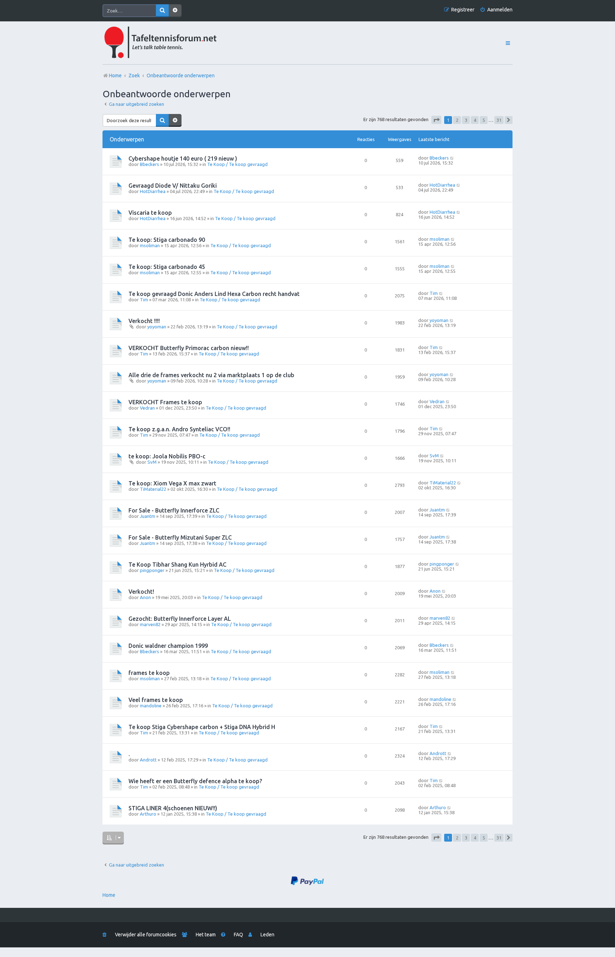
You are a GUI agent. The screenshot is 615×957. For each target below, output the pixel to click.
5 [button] (484, 120)
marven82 (150, 624)
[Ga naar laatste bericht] (452, 157)
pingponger (152, 570)
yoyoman (156, 326)
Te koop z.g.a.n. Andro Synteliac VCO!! (179, 429)
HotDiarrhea (152, 191)
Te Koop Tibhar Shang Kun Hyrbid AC (177, 564)
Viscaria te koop (150, 212)
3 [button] (466, 120)
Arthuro (148, 813)
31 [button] (498, 120)
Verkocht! (141, 591)
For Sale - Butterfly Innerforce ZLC (173, 510)
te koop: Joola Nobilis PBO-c (166, 456)
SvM (152, 461)
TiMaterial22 (153, 489)
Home (108, 895)
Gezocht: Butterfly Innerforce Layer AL (179, 618)
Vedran (147, 407)
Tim (144, 299)
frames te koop (149, 673)
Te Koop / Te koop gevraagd (237, 164)
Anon (145, 597)
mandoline (151, 705)
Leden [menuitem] (267, 934)
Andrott (148, 759)
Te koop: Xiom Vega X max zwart (172, 483)
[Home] (176, 42)
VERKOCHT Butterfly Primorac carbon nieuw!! (188, 348)
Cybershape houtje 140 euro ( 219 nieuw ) (182, 158)
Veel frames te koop (155, 700)
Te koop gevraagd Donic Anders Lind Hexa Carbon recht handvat (214, 294)
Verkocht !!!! (144, 321)
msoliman (150, 245)
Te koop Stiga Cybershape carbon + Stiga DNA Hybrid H (201, 727)
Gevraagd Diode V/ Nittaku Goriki (172, 185)
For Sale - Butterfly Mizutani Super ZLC (180, 537)
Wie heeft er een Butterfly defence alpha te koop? (195, 781)
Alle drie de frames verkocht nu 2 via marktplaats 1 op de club (211, 375)
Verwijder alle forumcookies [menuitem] (146, 934)
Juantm (147, 516)
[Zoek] (162, 10)
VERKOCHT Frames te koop (165, 402)
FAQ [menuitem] (238, 934)
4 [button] (475, 120)
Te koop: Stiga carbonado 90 (166, 239)
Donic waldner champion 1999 (168, 646)
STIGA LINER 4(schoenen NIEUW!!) (172, 808)
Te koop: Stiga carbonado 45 (166, 267)
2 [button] (457, 120)
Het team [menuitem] (206, 934)
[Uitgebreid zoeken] (175, 10)
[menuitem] (496, 9)
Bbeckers (149, 164)
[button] (436, 120)
